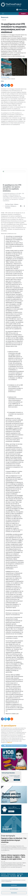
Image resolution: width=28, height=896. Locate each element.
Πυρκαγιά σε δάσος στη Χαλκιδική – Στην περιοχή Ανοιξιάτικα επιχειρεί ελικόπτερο (13, 840)
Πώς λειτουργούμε (11, 874)
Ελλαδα (3, 19)
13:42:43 (13, 78)
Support (23, 13)
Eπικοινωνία (20, 874)
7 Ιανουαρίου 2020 (5, 78)
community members (16, 5)
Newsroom (4, 17)
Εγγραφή (25, 9)
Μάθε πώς (9, 742)
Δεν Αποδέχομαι (14, 889)
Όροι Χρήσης (13, 875)
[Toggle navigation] (3, 13)
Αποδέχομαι (14, 885)
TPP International (5, 875)
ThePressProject (13, 4)
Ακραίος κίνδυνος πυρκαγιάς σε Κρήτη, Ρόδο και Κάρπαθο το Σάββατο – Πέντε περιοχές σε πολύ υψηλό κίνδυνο (13, 857)
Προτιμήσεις (14, 892)
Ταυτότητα (3, 874)
